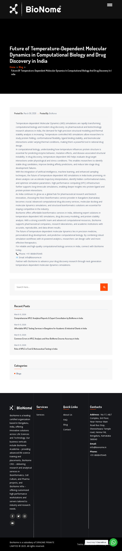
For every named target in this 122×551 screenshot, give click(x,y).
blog (21, 67)
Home (12, 67)
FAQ (65, 419)
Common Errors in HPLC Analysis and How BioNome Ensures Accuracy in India (46, 338)
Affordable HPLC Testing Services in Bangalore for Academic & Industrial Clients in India (50, 328)
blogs (18, 373)
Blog (65, 424)
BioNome (53, 113)
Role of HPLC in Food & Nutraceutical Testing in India (35, 349)
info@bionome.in (98, 447)
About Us (67, 414)
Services (40, 414)
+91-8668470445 (98, 455)
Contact (67, 429)
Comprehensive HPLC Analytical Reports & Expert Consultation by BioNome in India (48, 318)
